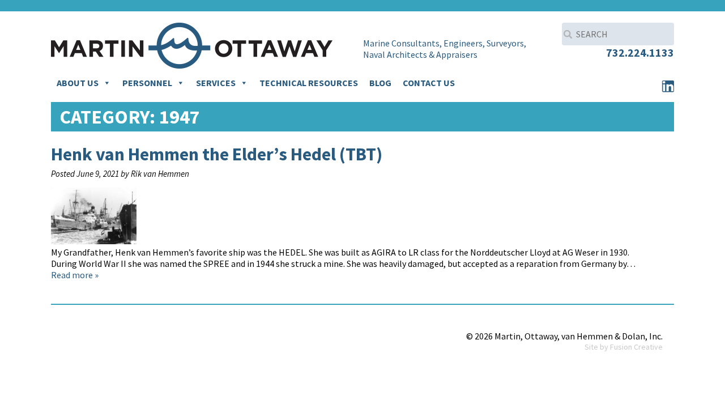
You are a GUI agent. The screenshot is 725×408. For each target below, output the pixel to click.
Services (216, 82)
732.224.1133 (640, 52)
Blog (380, 82)
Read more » (75, 274)
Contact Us (429, 82)
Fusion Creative (636, 347)
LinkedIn (668, 86)
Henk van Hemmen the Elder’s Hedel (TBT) (216, 154)
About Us (78, 82)
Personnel (147, 82)
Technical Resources (308, 82)
